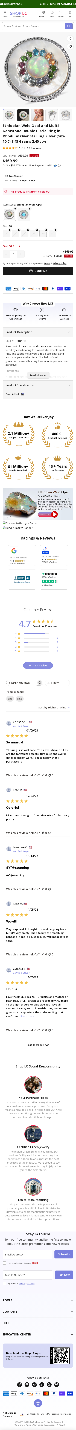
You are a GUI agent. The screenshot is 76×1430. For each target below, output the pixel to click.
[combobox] (34, 26)
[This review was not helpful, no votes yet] (49, 775)
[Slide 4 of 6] (51, 115)
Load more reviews (38, 1044)
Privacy (30, 1283)
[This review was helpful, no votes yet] (43, 775)
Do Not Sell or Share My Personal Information (49, 1413)
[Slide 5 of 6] (66, 115)
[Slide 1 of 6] (9, 115)
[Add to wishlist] (70, 46)
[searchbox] (21, 683)
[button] (59, 165)
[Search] (69, 26)
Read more (27, 1016)
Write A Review (38, 665)
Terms (22, 1283)
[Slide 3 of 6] (37, 115)
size (10, 698)
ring (19, 698)
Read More (36, 375)
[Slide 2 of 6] (23, 115)
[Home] (23, 14)
